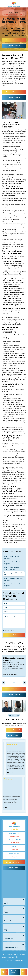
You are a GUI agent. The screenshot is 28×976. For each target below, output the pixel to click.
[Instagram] (17, 829)
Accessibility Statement (11, 963)
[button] (24, 972)
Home (10, 12)
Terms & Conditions (18, 960)
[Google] (11, 829)
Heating (16, 12)
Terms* (14, 630)
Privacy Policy (9, 960)
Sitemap (20, 963)
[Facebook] (14, 829)
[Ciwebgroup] (21, 957)
